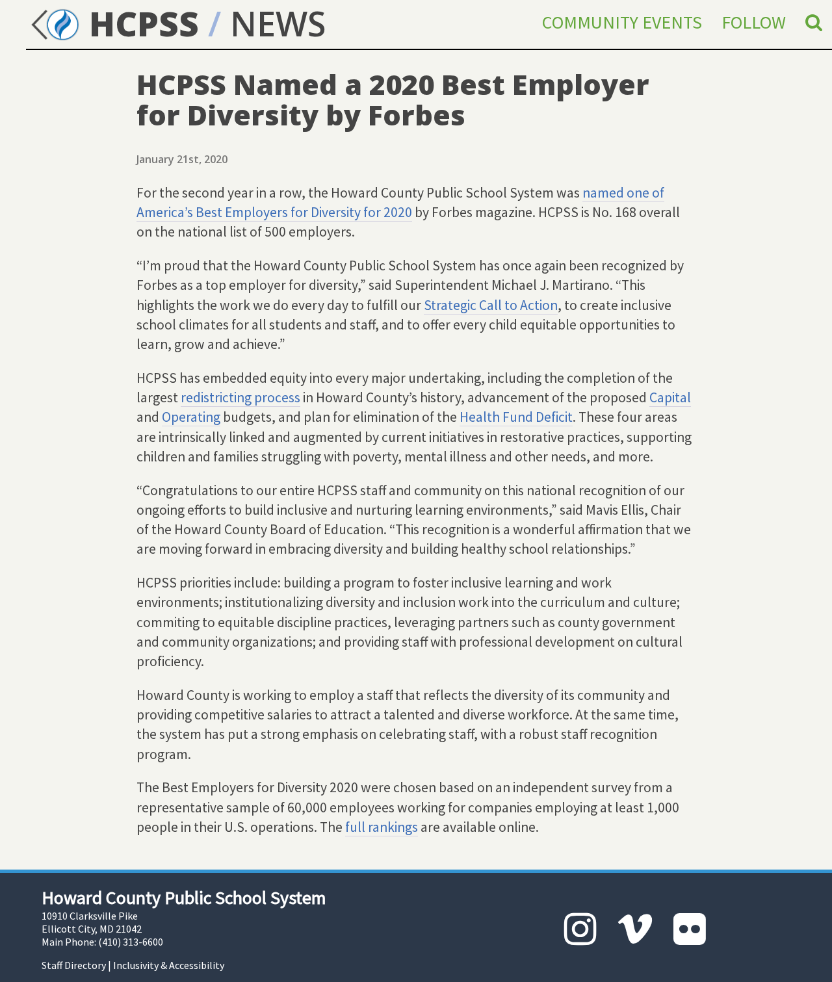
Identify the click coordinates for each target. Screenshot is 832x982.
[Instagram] (580, 929)
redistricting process (240, 397)
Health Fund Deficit (516, 417)
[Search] (813, 22)
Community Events (622, 22)
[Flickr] (689, 929)
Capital (670, 397)
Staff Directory (74, 965)
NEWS (278, 23)
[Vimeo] (635, 929)
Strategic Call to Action (491, 305)
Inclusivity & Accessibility (168, 965)
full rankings (381, 827)
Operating (191, 417)
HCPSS (139, 23)
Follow (754, 22)
